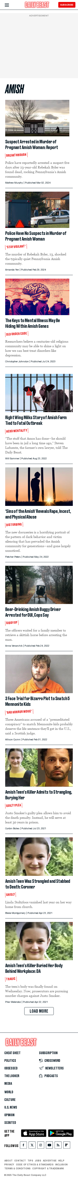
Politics (10, 1060)
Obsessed (11, 1068)
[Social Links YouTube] (49, 1146)
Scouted (10, 1123)
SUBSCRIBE (66, 4)
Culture (10, 1100)
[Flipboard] (66, 1146)
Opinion (9, 1115)
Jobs (38, 1160)
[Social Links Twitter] (32, 1146)
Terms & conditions (17, 1168)
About (8, 1160)
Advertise (50, 1160)
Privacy (9, 1164)
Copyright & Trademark (48, 1168)
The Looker (11, 1076)
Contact (20, 1160)
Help (61, 1160)
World (8, 1092)
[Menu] (10, 5)
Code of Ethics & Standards (35, 1164)
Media (8, 1083)
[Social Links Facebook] (23, 1146)
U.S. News (10, 1107)
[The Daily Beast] (37, 5)
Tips (30, 1160)
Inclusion (61, 1164)
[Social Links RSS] (58, 1146)
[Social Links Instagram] (40, 1146)
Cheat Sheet (12, 1053)
